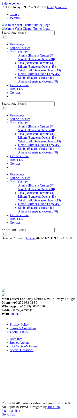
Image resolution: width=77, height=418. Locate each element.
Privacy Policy (19, 324)
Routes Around (20, 342)
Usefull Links (19, 332)
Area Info (16, 339)
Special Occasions (21, 350)
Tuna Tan (53, 407)
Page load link (11, 410)
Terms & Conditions (23, 328)
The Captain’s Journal (24, 346)
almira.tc (15, 313)
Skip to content (11, 3)
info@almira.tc (57, 7)
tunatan (31, 238)
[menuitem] (14, 14)
